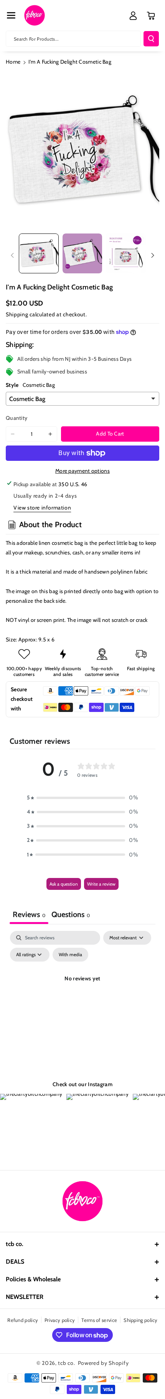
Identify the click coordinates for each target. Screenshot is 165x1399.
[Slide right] (152, 255)
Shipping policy (141, 1320)
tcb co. (66, 1363)
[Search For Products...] (151, 38)
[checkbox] (70, 955)
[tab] (70, 915)
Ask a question (64, 884)
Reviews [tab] (29, 914)
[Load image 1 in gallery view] (39, 253)
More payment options (82, 470)
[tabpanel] (82, 996)
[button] (11, 15)
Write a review (101, 884)
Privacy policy (60, 1320)
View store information (42, 507)
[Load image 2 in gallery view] (82, 253)
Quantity (16, 417)
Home (13, 61)
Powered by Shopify (103, 1363)
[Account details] (133, 15)
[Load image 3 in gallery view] (126, 253)
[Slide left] (12, 255)
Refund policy (22, 1320)
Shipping (17, 314)
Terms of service (99, 1320)
